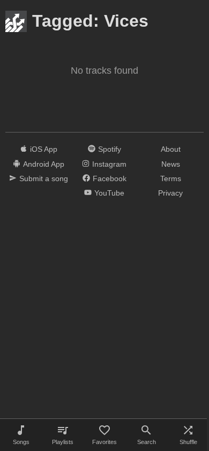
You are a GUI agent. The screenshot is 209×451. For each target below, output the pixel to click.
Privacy (170, 193)
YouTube (109, 193)
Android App (43, 164)
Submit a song (43, 178)
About (171, 149)
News (170, 164)
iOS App (43, 149)
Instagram (109, 164)
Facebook (109, 178)
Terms (170, 178)
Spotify (109, 149)
